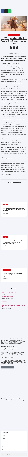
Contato (4, 449)
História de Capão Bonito (9, 292)
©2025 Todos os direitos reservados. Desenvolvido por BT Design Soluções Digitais (13, 399)
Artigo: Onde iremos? (8, 296)
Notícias (4, 435)
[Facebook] (2, 11)
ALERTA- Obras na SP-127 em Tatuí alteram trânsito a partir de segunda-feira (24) (13, 275)
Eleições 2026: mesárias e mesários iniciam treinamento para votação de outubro (14, 209)
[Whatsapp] (9, 11)
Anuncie (4, 446)
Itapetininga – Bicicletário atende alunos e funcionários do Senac (13, 306)
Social (3, 444)
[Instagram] (6, 11)
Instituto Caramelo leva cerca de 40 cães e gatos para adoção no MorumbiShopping (13, 242)
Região (3, 438)
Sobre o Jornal (5, 432)
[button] (11, 47)
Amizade (4, 301)
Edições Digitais (5, 441)
